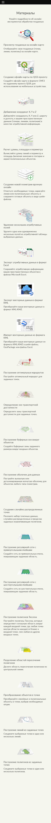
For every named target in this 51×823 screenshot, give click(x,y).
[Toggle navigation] (3, 2)
